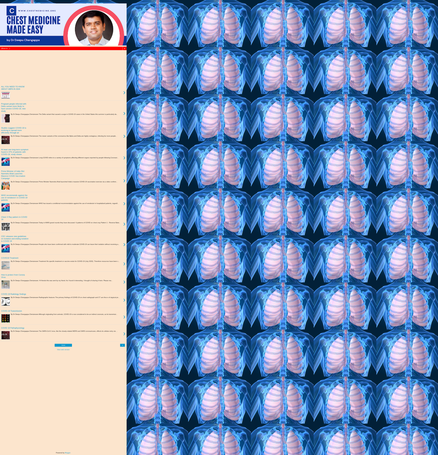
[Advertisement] (63, 66)
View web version (63, 349)
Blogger (67, 453)
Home (63, 345)
